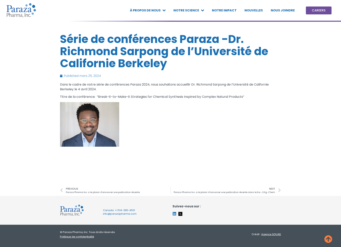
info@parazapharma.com (120, 213)
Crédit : (266, 234)
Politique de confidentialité (77, 236)
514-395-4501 (126, 210)
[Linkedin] (174, 214)
